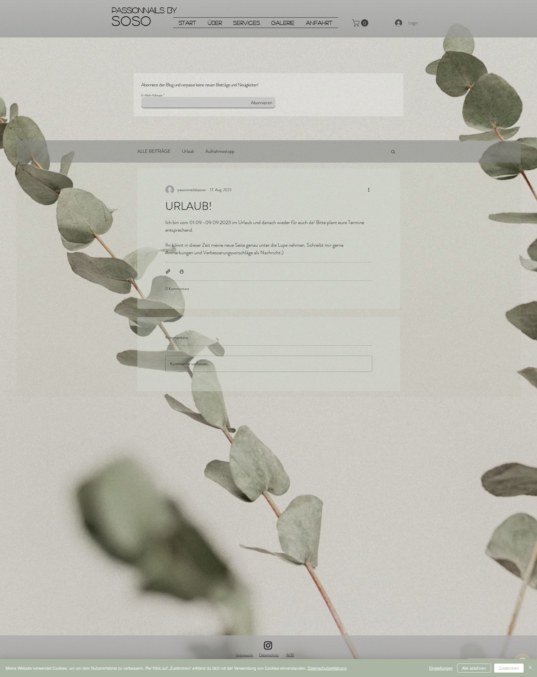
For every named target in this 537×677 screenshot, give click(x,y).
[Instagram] (268, 645)
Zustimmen (509, 668)
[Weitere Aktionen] (369, 189)
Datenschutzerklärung (327, 668)
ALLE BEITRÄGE (154, 151)
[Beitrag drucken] (181, 271)
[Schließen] (530, 668)
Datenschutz (269, 655)
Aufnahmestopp (219, 151)
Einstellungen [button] (441, 668)
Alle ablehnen (474, 668)
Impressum (244, 655)
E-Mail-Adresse (151, 95)
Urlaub (188, 151)
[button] (361, 23)
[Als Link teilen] (168, 271)
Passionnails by (144, 10)
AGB (290, 655)
